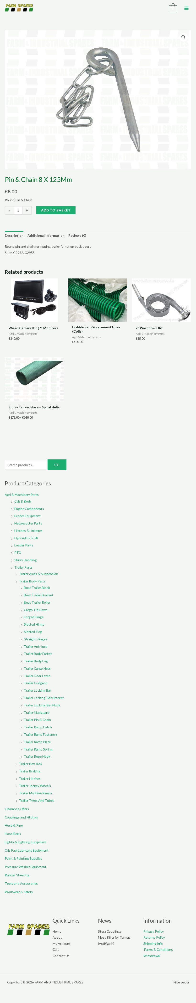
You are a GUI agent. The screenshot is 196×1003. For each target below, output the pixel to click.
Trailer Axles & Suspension (38, 574)
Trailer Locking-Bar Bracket (44, 698)
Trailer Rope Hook (37, 756)
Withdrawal (151, 956)
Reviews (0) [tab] (77, 235)
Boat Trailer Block (37, 588)
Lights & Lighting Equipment (26, 842)
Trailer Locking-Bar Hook (42, 705)
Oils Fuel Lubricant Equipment (27, 850)
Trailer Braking (29, 771)
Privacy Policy (153, 931)
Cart (56, 949)
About (57, 937)
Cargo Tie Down (36, 610)
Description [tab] (14, 235)
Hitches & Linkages (28, 531)
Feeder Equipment (27, 516)
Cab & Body (23, 501)
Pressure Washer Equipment (25, 867)
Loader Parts (23, 545)
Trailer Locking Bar (37, 690)
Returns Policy (154, 937)
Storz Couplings (109, 931)
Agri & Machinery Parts (22, 495)
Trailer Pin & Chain (37, 720)
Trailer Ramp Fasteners (41, 734)
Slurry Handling (25, 560)
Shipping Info (153, 943)
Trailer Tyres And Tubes (36, 800)
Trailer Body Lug (36, 661)
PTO (17, 552)
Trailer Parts (23, 567)
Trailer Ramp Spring (38, 749)
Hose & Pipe (14, 825)
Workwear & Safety (19, 892)
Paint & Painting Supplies (23, 858)
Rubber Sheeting (17, 875)
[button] (183, 37)
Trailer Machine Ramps (35, 793)
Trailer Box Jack (30, 764)
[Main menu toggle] (186, 8)
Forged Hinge (34, 617)
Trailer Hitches (30, 779)
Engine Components (29, 509)
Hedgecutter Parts (28, 523)
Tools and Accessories (21, 883)
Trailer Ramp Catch (38, 727)
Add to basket (56, 210)
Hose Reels (13, 834)
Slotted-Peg (33, 632)
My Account (62, 943)
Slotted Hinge (34, 624)
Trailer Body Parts (32, 581)
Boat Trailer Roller (37, 602)
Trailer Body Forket (38, 654)
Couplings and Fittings (21, 817)
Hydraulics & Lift (26, 538)
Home (57, 931)
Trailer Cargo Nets (37, 668)
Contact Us (61, 956)
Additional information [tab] (46, 235)
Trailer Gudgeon (36, 683)
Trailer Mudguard (36, 712)
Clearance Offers (17, 809)
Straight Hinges (35, 639)
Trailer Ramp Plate (37, 742)
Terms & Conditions (158, 949)
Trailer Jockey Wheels (35, 786)
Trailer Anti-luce (35, 646)
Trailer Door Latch (37, 676)
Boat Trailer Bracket (38, 595)
